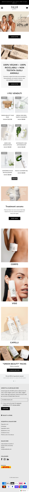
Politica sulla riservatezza (7, 434)
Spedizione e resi (5, 430)
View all (14, 178)
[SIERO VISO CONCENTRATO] (7, 132)
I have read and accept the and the (12, 404)
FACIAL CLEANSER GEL (21, 171)
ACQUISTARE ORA (14, 370)
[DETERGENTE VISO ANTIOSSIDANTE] (21, 132)
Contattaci (3, 426)
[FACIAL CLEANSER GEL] (21, 160)
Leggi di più (14, 37)
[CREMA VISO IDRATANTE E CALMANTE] (21, 105)
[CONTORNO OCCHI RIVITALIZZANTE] (7, 160)
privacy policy (16, 405)
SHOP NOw (14, 218)
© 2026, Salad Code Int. (14, 477)
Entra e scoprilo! (14, 366)
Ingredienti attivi (5, 428)
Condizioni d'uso (5, 432)
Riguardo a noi (4, 424)
